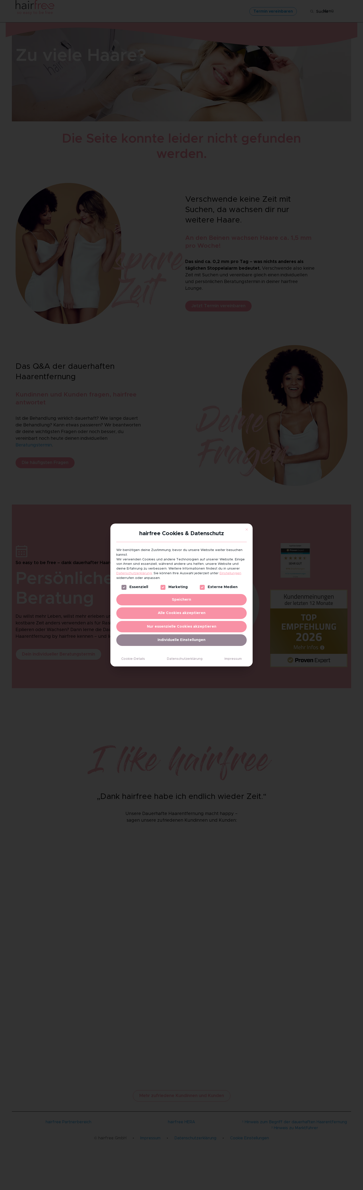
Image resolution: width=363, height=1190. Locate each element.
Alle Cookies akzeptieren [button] (181, 613)
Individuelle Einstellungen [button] (181, 640)
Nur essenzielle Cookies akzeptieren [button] (181, 626)
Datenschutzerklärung (134, 573)
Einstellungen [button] (230, 573)
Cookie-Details (133, 659)
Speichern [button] (181, 599)
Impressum (233, 659)
